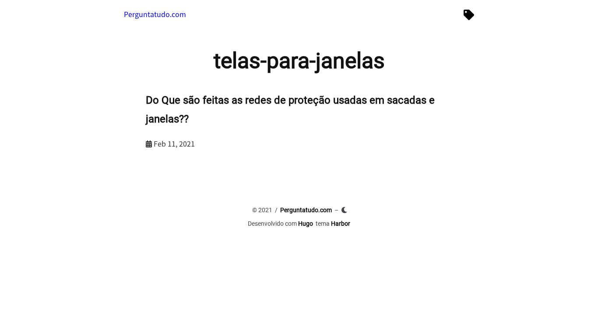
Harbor (340, 223)
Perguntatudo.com (155, 14)
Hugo (305, 223)
